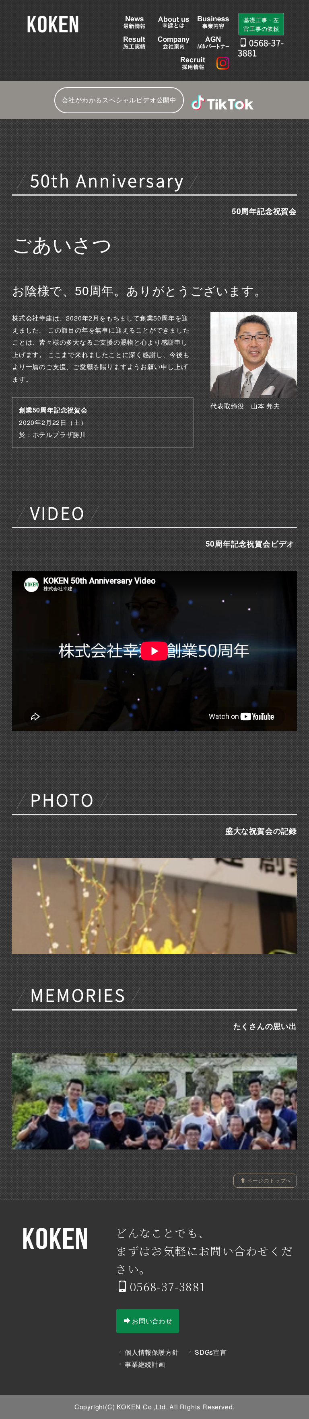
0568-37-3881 (167, 1286)
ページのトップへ (269, 1180)
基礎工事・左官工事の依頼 (261, 24)
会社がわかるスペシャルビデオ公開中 (119, 99)
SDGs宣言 (211, 1352)
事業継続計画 (145, 1364)
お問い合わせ (152, 1320)
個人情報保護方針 (152, 1352)
